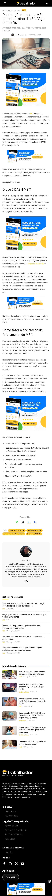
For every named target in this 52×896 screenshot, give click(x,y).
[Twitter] (16, 864)
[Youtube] (22, 864)
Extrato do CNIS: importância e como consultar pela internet (32, 673)
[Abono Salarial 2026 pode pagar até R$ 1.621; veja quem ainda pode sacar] (9, 730)
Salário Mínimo (24, 692)
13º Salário (22, 721)
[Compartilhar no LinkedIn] (29, 522)
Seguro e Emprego (13, 10)
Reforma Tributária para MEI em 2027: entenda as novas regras (23, 638)
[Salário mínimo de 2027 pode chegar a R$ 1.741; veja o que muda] (9, 687)
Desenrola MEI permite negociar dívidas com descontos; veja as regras (21, 627)
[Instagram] (10, 864)
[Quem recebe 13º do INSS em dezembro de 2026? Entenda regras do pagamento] (9, 716)
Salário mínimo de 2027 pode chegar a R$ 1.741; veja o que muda (31, 686)
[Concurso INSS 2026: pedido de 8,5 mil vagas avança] (9, 744)
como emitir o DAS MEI (17, 530)
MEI (23, 10)
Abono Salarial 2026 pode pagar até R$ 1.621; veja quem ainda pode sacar (32, 729)
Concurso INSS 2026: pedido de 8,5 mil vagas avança (32, 743)
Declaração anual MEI (34, 530)
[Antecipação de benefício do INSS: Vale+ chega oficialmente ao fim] (9, 701)
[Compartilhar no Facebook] (35, 522)
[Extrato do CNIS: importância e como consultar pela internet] (9, 674)
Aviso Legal (10, 839)
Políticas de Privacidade (15, 830)
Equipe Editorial (12, 815)
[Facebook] (4, 864)
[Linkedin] (26, 581)
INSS (20, 677)
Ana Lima (21, 35)
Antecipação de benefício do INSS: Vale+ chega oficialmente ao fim (32, 701)
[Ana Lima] (13, 34)
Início (4, 10)
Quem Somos (11, 811)
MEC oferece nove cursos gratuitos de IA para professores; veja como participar (22, 649)
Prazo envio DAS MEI (33, 534)
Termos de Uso (11, 826)
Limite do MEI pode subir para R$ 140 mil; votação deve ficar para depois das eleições (23, 604)
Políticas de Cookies (14, 834)
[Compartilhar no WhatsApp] (17, 522)
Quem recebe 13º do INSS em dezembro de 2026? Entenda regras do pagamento (32, 715)
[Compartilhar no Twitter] (23, 522)
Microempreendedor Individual (14, 534)
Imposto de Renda (36, 263)
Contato (8, 852)
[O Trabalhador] (26, 3)
